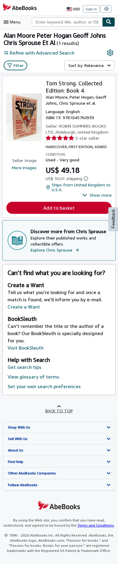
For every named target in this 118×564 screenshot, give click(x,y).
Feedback (113, 218)
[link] (110, 53)
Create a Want (24, 307)
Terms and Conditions (95, 525)
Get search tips (24, 367)
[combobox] (67, 22)
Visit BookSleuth (26, 348)
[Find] (109, 22)
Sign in (91, 9)
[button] (97, 195)
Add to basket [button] (59, 208)
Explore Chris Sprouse (51, 249)
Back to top (59, 410)
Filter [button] (19, 65)
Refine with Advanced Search (42, 53)
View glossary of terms (33, 377)
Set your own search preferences (44, 386)
